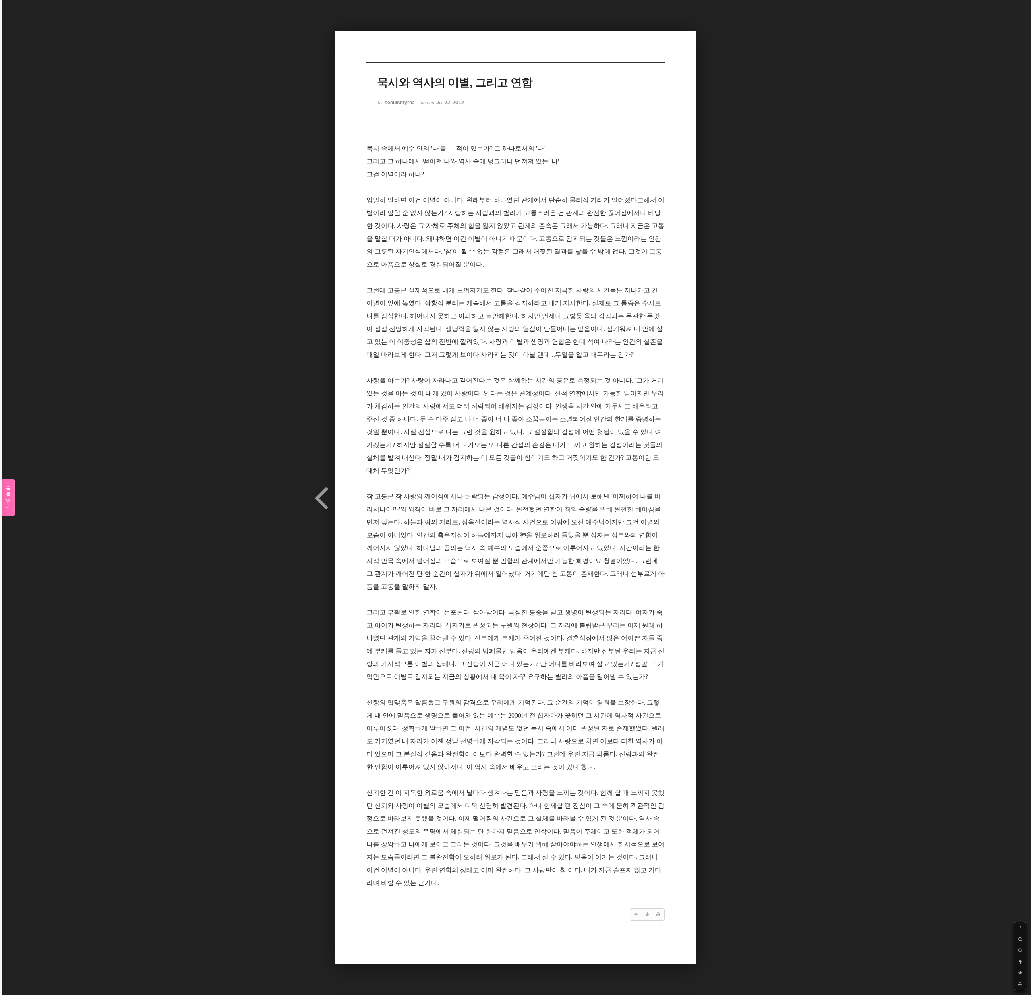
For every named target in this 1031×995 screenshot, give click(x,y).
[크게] (1020, 939)
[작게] (1020, 950)
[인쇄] (1020, 984)
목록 (8, 497)
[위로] (1020, 961)
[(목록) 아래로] (1020, 972)
